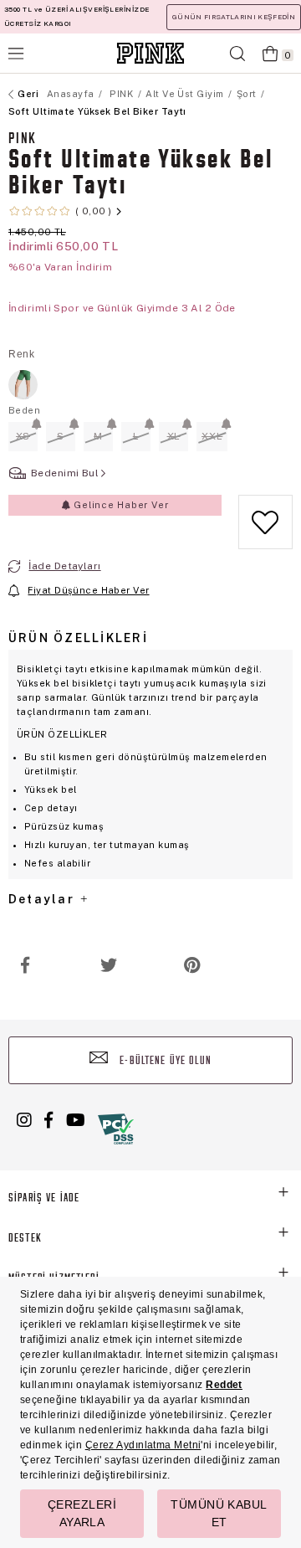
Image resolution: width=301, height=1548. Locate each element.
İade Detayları (64, 566)
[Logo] (150, 53)
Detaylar (43, 899)
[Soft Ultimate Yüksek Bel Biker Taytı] (23, 384)
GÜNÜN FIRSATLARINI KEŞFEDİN (233, 17)
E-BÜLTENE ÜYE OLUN (164, 1061)
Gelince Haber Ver (119, 505)
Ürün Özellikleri (78, 638)
